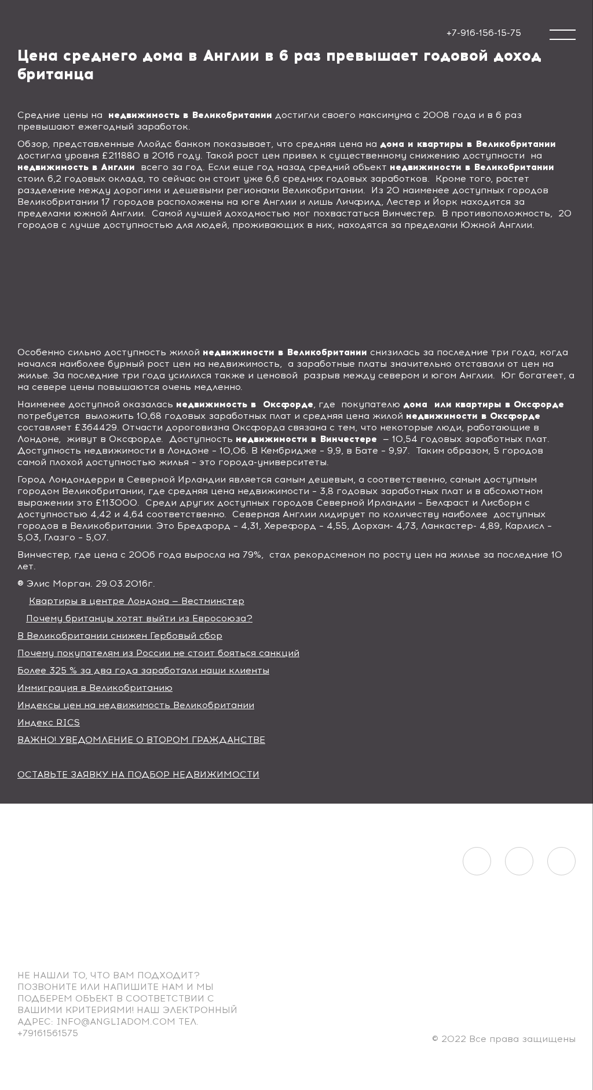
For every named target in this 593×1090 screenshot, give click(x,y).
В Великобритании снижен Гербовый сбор (119, 635)
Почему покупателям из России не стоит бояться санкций (158, 652)
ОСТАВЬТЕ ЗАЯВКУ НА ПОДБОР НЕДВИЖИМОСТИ (138, 774)
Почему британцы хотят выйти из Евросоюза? (139, 618)
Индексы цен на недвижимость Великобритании (135, 704)
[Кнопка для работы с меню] (563, 35)
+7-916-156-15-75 (483, 32)
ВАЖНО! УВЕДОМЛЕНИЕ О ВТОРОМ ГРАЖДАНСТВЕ (141, 739)
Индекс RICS (48, 722)
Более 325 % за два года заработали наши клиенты (143, 670)
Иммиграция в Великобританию (95, 687)
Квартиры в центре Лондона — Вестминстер (136, 600)
